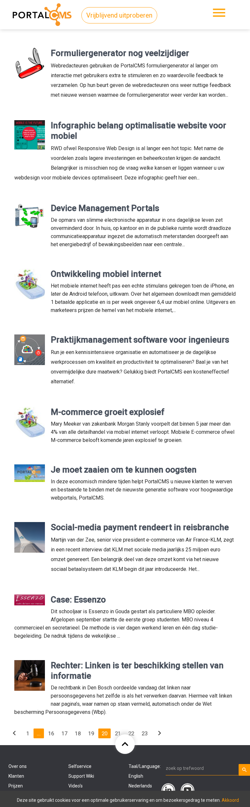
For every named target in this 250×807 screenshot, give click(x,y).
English (136, 776)
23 (144, 733)
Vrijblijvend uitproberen (119, 15)
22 (131, 733)
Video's (75, 785)
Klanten (16, 776)
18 (78, 733)
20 (104, 733)
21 (118, 733)
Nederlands (140, 785)
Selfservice (79, 766)
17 (64, 733)
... (39, 733)
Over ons (17, 766)
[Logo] (42, 13)
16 (51, 733)
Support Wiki (81, 776)
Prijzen (15, 785)
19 (91, 733)
